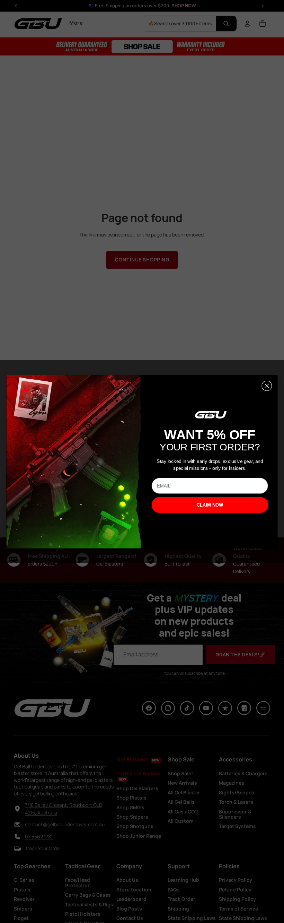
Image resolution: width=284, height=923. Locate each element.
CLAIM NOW (210, 505)
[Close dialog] (266, 385)
